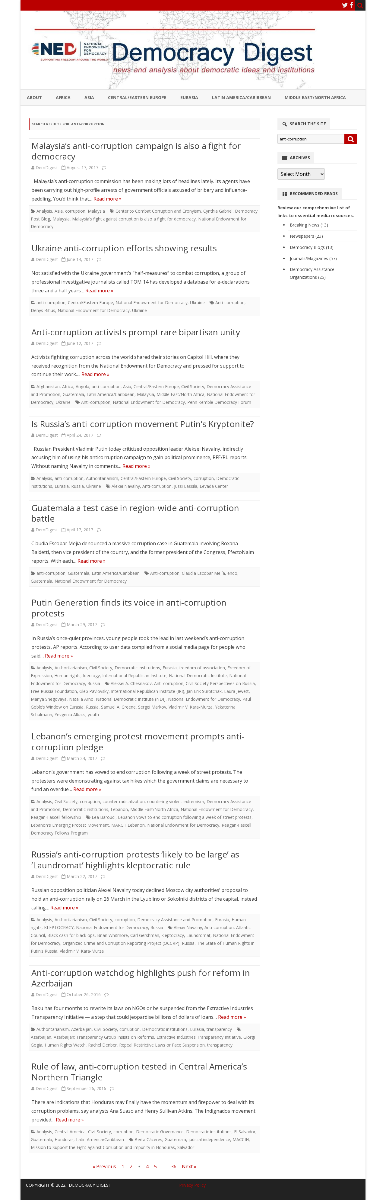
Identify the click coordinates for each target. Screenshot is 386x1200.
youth (93, 714)
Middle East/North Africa (315, 97)
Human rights (67, 675)
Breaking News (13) (309, 225)
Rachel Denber (102, 1045)
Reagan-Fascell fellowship (56, 817)
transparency (219, 1029)
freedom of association (202, 668)
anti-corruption (50, 302)
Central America (70, 1131)
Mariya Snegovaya (49, 699)
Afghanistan (48, 386)
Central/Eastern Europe (137, 97)
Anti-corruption (230, 302)
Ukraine (197, 302)
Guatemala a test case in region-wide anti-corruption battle (135, 513)
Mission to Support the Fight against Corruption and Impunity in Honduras (103, 1147)
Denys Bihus (43, 310)
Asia (89, 97)
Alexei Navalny (126, 486)
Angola (82, 386)
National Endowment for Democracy (151, 302)
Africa (63, 97)
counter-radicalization (124, 801)
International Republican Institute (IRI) (147, 691)
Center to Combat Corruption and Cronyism (158, 211)
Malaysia (96, 211)
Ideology (91, 675)
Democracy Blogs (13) (312, 247)
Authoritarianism (102, 478)
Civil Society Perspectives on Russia (220, 683)
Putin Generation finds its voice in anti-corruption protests (128, 608)
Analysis (44, 211)
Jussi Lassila (185, 486)
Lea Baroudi (103, 817)
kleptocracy (173, 935)
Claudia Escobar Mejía (203, 573)
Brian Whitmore (112, 935)
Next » (189, 1166)
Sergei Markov (152, 707)
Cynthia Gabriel (218, 211)
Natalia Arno (81, 699)
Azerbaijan (81, 1029)
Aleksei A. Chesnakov (131, 683)
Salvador (185, 1147)
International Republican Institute (134, 675)
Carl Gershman (144, 935)
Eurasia (189, 97)
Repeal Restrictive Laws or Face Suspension (162, 1045)
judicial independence (209, 1139)
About (34, 97)
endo (232, 573)
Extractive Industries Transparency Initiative (199, 1037)
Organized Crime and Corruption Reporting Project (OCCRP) (121, 943)
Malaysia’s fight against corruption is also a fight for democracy (134, 219)
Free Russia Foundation (54, 691)
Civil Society (192, 386)
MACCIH (241, 1139)
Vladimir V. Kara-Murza (191, 707)
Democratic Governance (160, 1131)
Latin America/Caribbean (241, 97)
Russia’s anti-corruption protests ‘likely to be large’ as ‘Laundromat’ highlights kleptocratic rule (135, 859)
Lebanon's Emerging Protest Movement (70, 825)
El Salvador (244, 1131)
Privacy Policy (192, 1185)
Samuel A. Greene (118, 707)
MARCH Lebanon (128, 825)
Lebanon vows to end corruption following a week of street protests (185, 817)
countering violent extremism (175, 801)
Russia (77, 486)
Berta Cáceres (148, 1139)
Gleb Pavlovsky (94, 691)
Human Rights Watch (65, 1045)
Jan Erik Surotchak (204, 691)
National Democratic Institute (198, 675)
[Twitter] (345, 5)
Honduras (64, 1139)
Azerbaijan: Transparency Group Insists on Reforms (104, 1037)
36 (173, 1166)
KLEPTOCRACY (59, 927)
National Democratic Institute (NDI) (131, 699)
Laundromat (198, 935)
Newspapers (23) (306, 236)
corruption (75, 211)
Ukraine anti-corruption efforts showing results (124, 248)
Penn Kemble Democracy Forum (219, 402)
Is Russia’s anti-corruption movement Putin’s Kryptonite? (142, 423)
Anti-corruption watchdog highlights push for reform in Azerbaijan (140, 978)
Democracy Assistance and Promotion (175, 919)
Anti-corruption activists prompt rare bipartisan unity (135, 332)
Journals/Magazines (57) (313, 258)
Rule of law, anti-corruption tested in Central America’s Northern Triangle (139, 1071)
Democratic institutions (137, 668)
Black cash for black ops (71, 935)
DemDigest (47, 167)
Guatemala (73, 394)
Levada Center (214, 486)
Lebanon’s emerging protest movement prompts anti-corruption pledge (137, 741)
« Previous (104, 1166)
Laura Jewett (236, 691)
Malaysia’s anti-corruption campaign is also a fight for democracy (136, 151)
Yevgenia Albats (70, 714)
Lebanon (119, 809)
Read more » (107, 198)
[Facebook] (351, 5)
